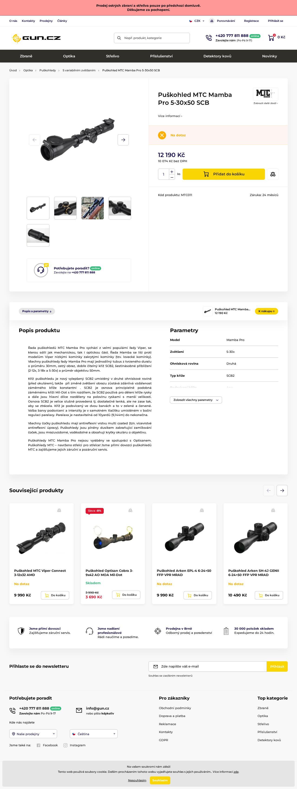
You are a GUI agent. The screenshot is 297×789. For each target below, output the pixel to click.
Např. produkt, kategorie (143, 38)
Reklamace (167, 724)
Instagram (78, 745)
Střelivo (263, 724)
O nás (13, 21)
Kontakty (28, 21)
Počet (163, 174)
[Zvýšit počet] (172, 171)
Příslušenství (267, 732)
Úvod (13, 70)
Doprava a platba (172, 716)
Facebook (50, 745)
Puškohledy (47, 70)
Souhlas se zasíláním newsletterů (170, 675)
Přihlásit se (275, 21)
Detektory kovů (269, 740)
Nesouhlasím (137, 780)
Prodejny (46, 21)
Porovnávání (226, 21)
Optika (28, 70)
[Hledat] (119, 38)
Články (62, 21)
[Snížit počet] (172, 177)
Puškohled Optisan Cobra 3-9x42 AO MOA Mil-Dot (109, 573)
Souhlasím (160, 780)
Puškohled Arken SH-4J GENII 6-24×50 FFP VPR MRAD (253, 573)
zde (236, 771)
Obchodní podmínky (175, 708)
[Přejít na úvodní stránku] (36, 38)
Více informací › (170, 116)
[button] (123, 139)
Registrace (251, 21)
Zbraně (263, 708)
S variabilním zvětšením (79, 70)
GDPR (163, 740)
